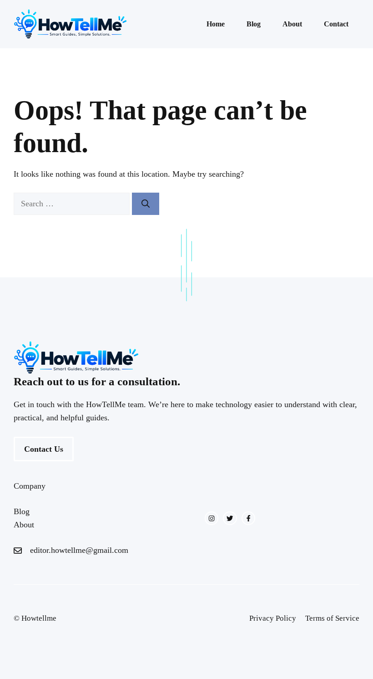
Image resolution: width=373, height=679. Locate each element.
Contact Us (43, 449)
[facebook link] (248, 518)
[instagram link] (211, 518)
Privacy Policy (272, 618)
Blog (254, 24)
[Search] (145, 204)
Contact (336, 24)
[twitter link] (230, 518)
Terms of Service (332, 618)
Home (216, 24)
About (292, 24)
